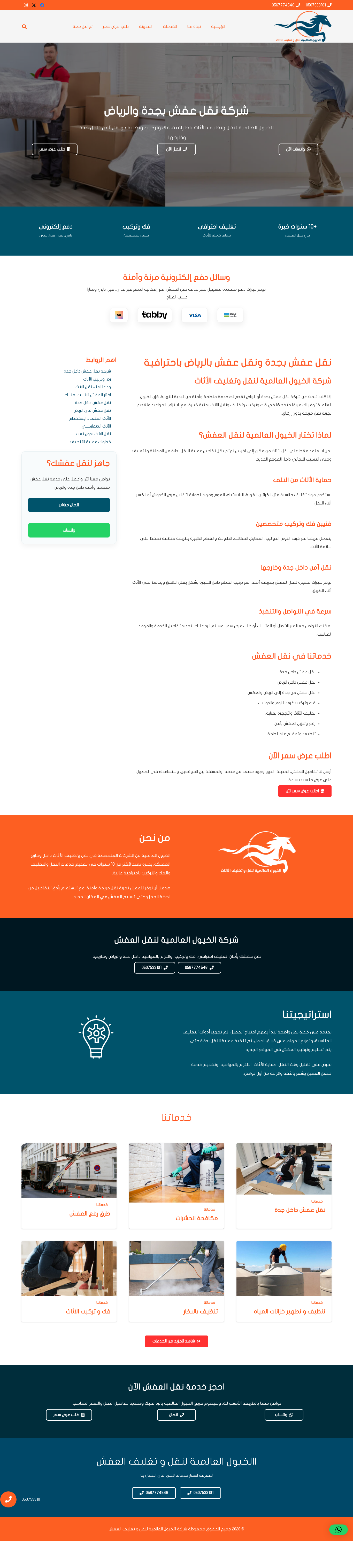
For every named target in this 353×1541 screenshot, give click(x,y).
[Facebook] (42, 5)
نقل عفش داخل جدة (93, 403)
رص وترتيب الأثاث (97, 379)
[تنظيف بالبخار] (176, 1281)
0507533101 (32, 1499)
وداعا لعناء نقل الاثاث (93, 387)
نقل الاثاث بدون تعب (93, 434)
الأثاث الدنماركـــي (96, 426)
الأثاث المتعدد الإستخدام (90, 418)
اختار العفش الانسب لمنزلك (88, 395)
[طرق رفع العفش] (69, 1186)
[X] (34, 5)
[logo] (303, 26)
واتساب (69, 530)
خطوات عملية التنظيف (90, 442)
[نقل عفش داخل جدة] (284, 1186)
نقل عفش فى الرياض (92, 410)
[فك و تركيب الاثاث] (69, 1281)
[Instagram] (25, 5)
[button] (24, 26)
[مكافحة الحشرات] (176, 1186)
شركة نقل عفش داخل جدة (87, 371)
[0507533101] (11, 1499)
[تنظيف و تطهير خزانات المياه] (284, 1281)
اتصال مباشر (69, 505)
